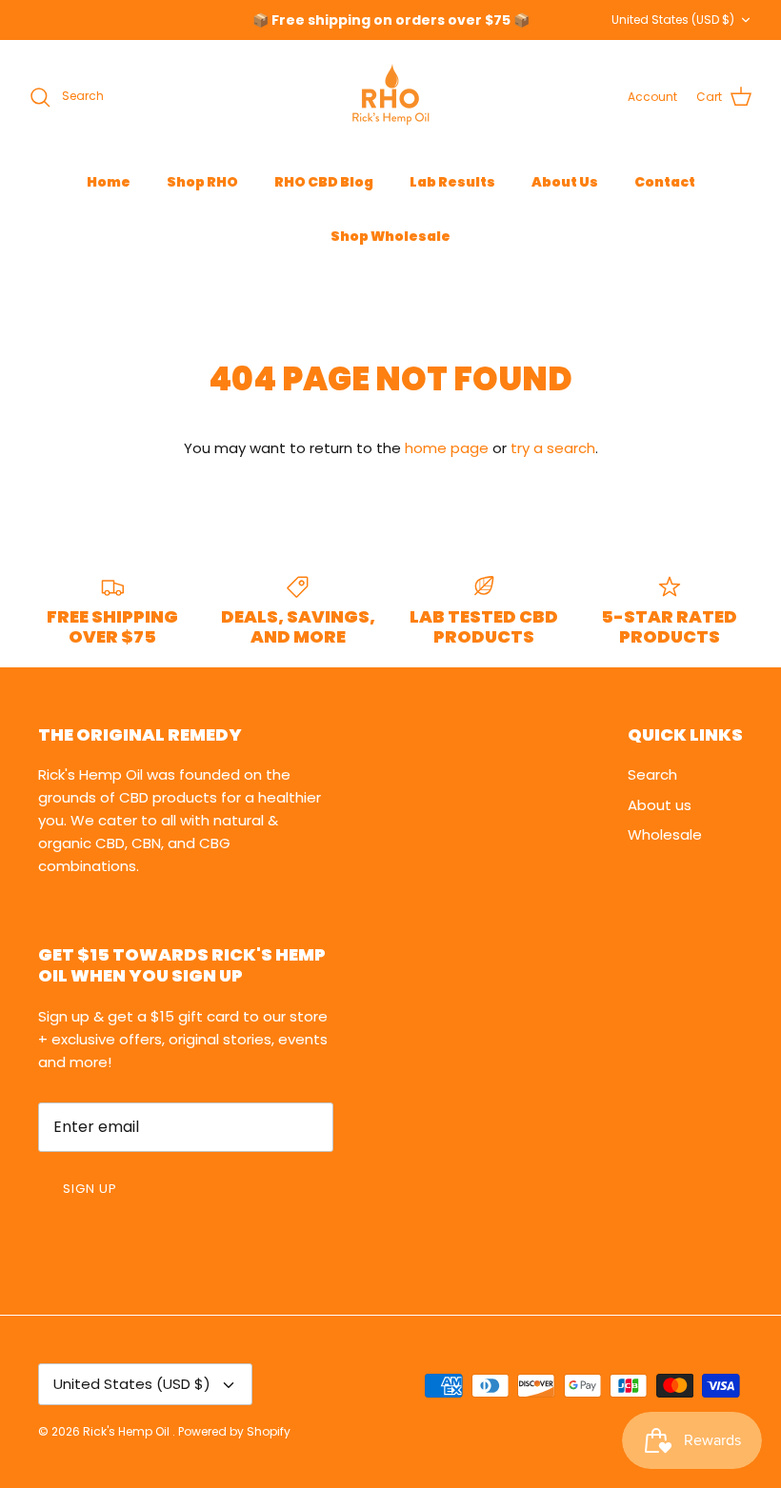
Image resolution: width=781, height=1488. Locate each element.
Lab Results (452, 181)
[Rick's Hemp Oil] (390, 97)
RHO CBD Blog (323, 181)
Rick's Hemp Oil (127, 1431)
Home (108, 181)
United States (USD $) (672, 19)
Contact (664, 181)
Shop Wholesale (390, 236)
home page (447, 448)
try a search (553, 448)
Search (652, 774)
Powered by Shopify (234, 1431)
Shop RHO (202, 181)
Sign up (90, 1189)
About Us (564, 181)
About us (659, 805)
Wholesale (665, 834)
